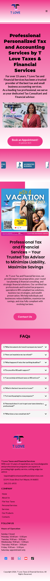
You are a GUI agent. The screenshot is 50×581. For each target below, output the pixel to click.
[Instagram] (12, 558)
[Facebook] (6, 558)
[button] (46, 11)
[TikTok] (32, 558)
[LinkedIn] (19, 558)
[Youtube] (26, 558)
